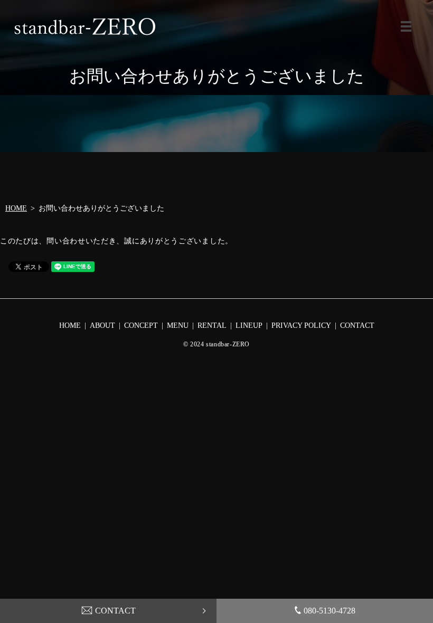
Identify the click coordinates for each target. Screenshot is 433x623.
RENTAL (212, 325)
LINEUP (249, 325)
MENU (406, 26)
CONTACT (115, 610)
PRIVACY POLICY (301, 325)
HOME (16, 208)
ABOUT (102, 325)
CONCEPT (141, 325)
